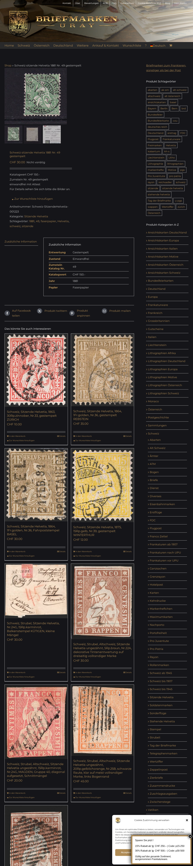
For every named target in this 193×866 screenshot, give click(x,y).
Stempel (155, 729)
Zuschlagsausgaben (163, 793)
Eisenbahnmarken (162, 504)
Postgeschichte (158, 417)
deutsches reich (157, 126)
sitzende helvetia (172, 188)
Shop (8, 65)
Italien (152, 337)
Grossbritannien (159, 321)
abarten (152, 89)
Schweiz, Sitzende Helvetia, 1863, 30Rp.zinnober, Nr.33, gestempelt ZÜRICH (32, 415)
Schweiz (153, 433)
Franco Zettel (159, 536)
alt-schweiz (180, 89)
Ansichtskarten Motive (163, 256)
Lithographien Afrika (162, 353)
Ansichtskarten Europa (163, 240)
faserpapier (48, 221)
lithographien (175, 163)
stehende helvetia (159, 194)
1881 (32, 221)
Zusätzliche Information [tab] (21, 241)
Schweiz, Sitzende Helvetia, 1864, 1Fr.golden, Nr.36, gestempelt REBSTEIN (97, 415)
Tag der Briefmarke (159, 200)
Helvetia (63, 221)
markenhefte (156, 169)
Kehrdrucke (158, 600)
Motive (172, 169)
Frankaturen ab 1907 (164, 544)
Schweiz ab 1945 (161, 673)
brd (184, 108)
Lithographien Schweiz (163, 393)
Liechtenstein (156, 157)
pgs (182, 169)
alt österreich (172, 96)
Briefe (154, 480)
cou (175, 120)
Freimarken (155, 145)
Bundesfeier (155, 114)
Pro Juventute (156, 176)
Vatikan (153, 809)
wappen (153, 206)
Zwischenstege (160, 801)
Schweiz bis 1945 (161, 689)
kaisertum (154, 151)
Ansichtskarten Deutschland (167, 232)
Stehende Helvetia (162, 721)
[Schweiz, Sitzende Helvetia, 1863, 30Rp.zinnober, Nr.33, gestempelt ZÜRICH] (36, 370)
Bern (174, 108)
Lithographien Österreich (165, 385)
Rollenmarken (159, 665)
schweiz (15, 226)
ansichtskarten (157, 102)
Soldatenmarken (161, 705)
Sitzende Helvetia (36, 216)
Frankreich (155, 313)
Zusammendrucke (162, 785)
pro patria (175, 176)
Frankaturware (171, 139)
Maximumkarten (161, 617)
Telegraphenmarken (163, 753)
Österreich (154, 212)
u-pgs (178, 200)
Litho (172, 157)
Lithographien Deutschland (166, 361)
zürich (181, 206)
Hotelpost (156, 584)
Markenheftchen (161, 608)
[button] (186, 820)
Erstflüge (156, 512)
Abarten (155, 440)
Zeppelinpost (159, 769)
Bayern (152, 108)
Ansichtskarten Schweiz (164, 272)
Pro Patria (156, 649)
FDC (182, 132)
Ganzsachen (158, 568)
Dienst (154, 488)
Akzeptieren (127, 852)
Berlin (164, 108)
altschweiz (154, 96)
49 (37, 221)
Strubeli (155, 737)
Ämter (154, 456)
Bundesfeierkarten (160, 280)
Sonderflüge (158, 713)
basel (173, 102)
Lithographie (155, 163)
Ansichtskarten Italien (163, 248)
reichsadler (165, 182)
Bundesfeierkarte (158, 120)
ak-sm (165, 89)
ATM (153, 464)
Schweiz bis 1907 (161, 681)
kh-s (166, 151)
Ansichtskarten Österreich (165, 264)
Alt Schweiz (157, 448)
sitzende (27, 226)
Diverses (155, 496)
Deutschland (155, 132)
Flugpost (153, 139)
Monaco (153, 401)
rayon (151, 182)
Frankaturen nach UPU (165, 552)
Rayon (154, 657)
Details (62, 436)
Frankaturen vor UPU (164, 560)
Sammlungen (157, 425)
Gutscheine (155, 329)
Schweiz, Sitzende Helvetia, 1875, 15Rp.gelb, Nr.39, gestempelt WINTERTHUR (97, 531)
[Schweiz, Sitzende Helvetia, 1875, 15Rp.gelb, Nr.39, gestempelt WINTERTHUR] (102, 485)
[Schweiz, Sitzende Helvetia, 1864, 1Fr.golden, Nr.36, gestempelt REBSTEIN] (102, 370)
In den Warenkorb (17, 436)
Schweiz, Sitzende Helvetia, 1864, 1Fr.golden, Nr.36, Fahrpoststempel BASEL (33, 530)
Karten (154, 592)
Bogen (154, 472)
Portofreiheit (158, 633)
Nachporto (157, 625)
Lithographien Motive (162, 377)
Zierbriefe (156, 777)
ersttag (172, 132)
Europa (153, 297)
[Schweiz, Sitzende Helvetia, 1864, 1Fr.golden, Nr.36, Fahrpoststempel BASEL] (36, 484)
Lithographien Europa (163, 369)
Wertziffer (168, 206)
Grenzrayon (157, 576)
